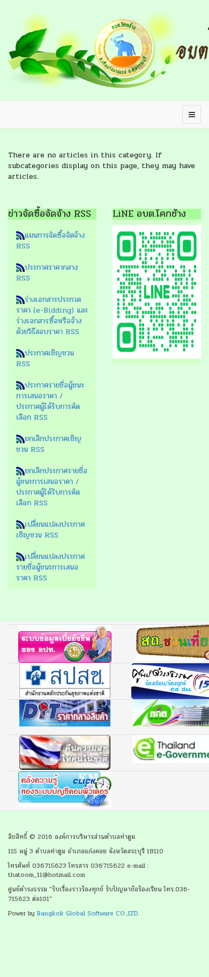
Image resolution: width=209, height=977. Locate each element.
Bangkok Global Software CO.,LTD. (88, 913)
